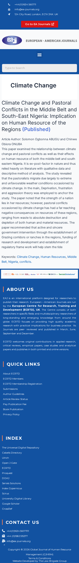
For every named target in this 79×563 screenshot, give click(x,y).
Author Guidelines (13, 393)
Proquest (7, 473)
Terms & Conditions (39, 558)
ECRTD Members (13, 378)
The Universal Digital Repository (20, 447)
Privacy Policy (11, 414)
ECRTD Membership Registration (22, 383)
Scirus (5, 493)
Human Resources (53, 257)
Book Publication (13, 409)
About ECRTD (11, 373)
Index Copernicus (12, 488)
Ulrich (5, 457)
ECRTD (6, 467)
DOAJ (5, 478)
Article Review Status (15, 399)
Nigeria (13, 262)
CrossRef (7, 508)
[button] (39, 54)
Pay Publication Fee (14, 404)
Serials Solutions (11, 483)
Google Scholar (11, 503)
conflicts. (25, 262)
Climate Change (28, 257)
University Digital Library (16, 498)
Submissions (10, 388)
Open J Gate (9, 462)
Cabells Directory (12, 452)
